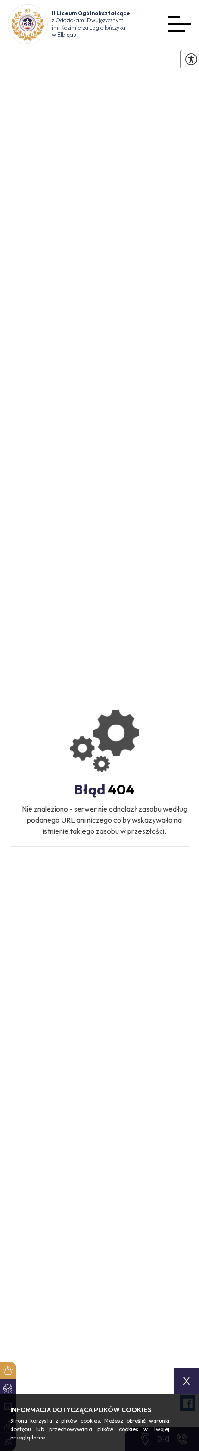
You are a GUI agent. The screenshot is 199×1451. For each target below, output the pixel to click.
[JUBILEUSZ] (8, 1371)
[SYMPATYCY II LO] (8, 1388)
